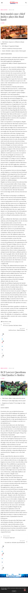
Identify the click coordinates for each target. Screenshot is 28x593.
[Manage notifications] (25, 590)
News (2, 368)
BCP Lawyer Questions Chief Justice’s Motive (13, 373)
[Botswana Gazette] (14, 2)
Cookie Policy (4, 589)
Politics (5, 368)
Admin (3, 22)
